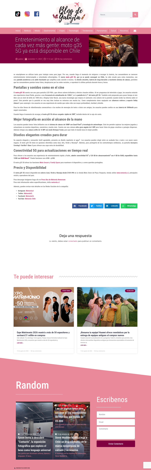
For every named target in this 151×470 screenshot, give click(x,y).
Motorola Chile (30, 199)
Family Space (55, 162)
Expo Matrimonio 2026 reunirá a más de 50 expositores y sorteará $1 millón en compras (43, 334)
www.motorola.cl (123, 173)
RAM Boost (25, 158)
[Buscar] (135, 14)
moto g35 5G (71, 77)
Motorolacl (30, 191)
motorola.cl (55, 182)
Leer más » (20, 343)
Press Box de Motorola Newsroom (53, 180)
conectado (72, 241)
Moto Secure (44, 162)
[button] (80, 205)
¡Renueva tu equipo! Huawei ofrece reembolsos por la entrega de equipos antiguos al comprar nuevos (104, 334)
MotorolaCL (28, 193)
